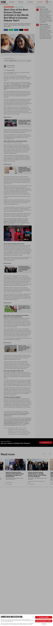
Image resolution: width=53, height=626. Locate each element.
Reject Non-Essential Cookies (43, 621)
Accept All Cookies (44, 617)
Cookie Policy (43, 623)
